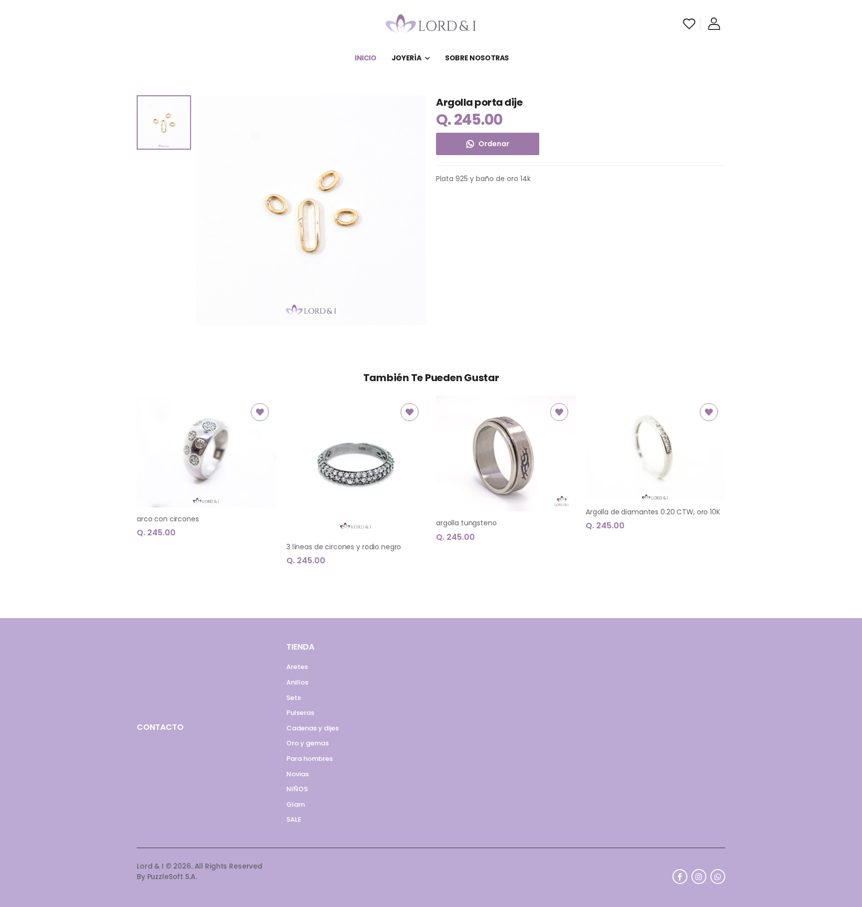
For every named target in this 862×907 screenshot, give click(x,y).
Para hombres (309, 758)
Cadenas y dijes (312, 728)
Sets (293, 697)
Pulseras (300, 712)
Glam (295, 804)
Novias (297, 774)
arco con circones (168, 519)
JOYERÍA (407, 58)
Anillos (297, 682)
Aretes (297, 667)
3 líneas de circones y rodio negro (343, 547)
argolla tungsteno (466, 523)
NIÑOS (297, 789)
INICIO (366, 58)
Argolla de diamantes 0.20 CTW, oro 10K (653, 512)
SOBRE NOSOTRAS (477, 58)
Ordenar (493, 144)
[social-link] (679, 876)
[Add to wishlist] (260, 412)
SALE (293, 819)
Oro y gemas (307, 743)
